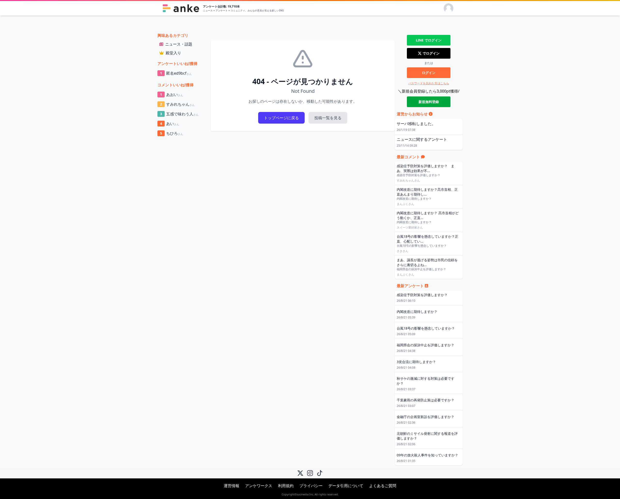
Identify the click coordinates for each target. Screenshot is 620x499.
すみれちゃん (177, 104)
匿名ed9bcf (176, 73)
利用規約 (286, 485)
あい (169, 123)
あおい (171, 94)
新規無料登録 (428, 101)
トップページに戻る (281, 117)
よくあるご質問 (382, 485)
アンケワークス (258, 485)
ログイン (428, 72)
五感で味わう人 (179, 114)
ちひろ (171, 133)
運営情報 (231, 485)
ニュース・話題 (178, 44)
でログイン (429, 40)
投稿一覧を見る (327, 117)
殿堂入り (173, 52)
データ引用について (345, 485)
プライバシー (311, 485)
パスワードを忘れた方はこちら (428, 83)
